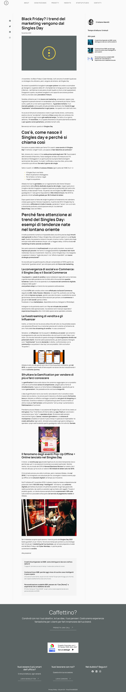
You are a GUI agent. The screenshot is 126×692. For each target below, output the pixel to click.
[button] (10, 21)
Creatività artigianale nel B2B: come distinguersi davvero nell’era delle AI (106, 41)
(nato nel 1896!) (32, 209)
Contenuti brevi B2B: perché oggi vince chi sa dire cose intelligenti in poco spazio (105, 50)
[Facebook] (92, 671)
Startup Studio (82, 3)
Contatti (98, 3)
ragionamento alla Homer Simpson (58, 184)
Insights (67, 3)
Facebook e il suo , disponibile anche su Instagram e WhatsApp (48, 302)
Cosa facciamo (40, 3)
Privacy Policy (53, 690)
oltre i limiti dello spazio (38, 311)
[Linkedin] (96, 671)
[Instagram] (100, 671)
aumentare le (29, 549)
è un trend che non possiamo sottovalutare (43, 286)
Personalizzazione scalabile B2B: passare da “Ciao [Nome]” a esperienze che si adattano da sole (105, 58)
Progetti (55, 3)
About (26, 3)
